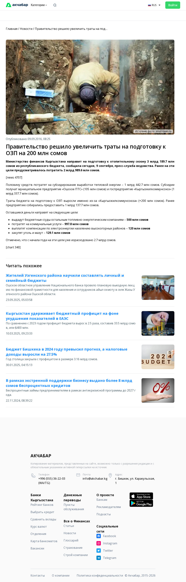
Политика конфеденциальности (100, 575)
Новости (26, 29)
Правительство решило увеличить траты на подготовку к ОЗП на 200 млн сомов (93, 29)
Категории (38, 5)
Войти (172, 5)
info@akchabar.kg (95, 479)
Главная (11, 29)
